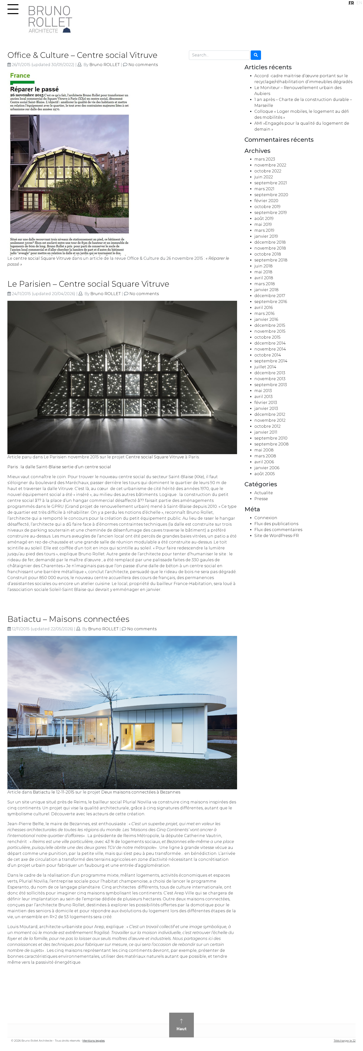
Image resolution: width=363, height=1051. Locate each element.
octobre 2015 (267, 337)
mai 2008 (264, 450)
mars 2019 (264, 230)
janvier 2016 (266, 319)
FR (351, 2)
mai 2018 (263, 272)
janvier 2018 (266, 289)
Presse (261, 498)
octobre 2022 (267, 171)
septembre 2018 (270, 260)
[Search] (256, 55)
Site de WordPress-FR (276, 535)
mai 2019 (263, 224)
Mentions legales (93, 1040)
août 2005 (264, 473)
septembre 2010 (270, 438)
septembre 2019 (270, 212)
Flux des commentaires (278, 529)
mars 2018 (264, 283)
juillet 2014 (265, 367)
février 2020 (266, 200)
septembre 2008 (271, 444)
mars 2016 (264, 313)
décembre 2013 (269, 373)
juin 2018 (263, 266)
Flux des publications (276, 523)
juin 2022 (263, 177)
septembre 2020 (271, 194)
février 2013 (265, 402)
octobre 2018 (267, 254)
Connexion (265, 517)
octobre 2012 (267, 426)
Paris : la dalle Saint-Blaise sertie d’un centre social (59, 467)
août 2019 (264, 218)
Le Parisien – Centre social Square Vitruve (88, 284)
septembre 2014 (270, 361)
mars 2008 (265, 456)
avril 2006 (264, 462)
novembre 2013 (269, 378)
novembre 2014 (270, 349)
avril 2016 (263, 307)
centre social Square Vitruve (42, 258)
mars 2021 (264, 189)
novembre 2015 (269, 331)
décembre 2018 (270, 242)
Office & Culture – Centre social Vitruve (82, 55)
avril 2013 (263, 396)
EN (359, 2)
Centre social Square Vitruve (155, 457)
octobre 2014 (267, 355)
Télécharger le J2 (345, 1040)
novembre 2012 (269, 420)
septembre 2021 (270, 183)
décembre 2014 (270, 343)
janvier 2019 (266, 236)
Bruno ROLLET (104, 64)
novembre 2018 (270, 248)
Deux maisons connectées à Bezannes (140, 792)
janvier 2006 (266, 468)
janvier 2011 (265, 432)
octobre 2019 (267, 206)
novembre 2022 (270, 165)
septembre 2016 (270, 301)
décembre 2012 (269, 414)
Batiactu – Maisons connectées (68, 619)
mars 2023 (264, 159)
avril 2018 (263, 278)
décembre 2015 (269, 325)
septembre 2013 (270, 384)
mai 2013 (263, 390)
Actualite (263, 492)
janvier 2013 (266, 408)
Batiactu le (53, 792)
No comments (143, 64)
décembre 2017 (269, 295)
